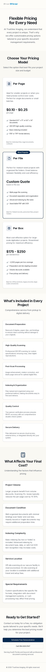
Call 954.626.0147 (23, 646)
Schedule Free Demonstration (23, 640)
